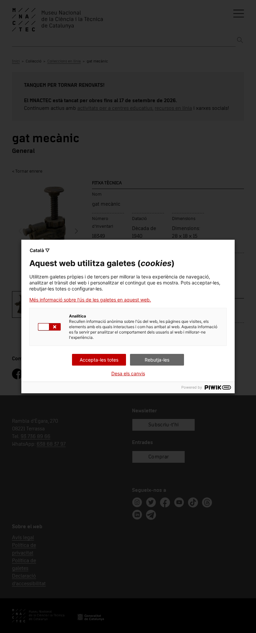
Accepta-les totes (99, 360)
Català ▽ (40, 250)
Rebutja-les (157, 360)
